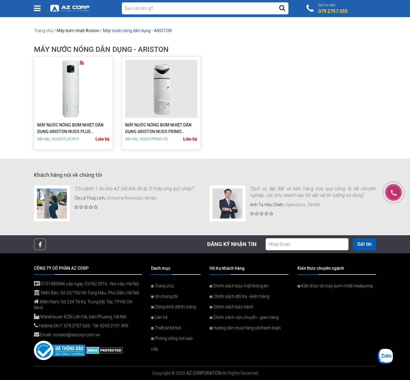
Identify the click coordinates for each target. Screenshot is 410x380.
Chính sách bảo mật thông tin (240, 286)
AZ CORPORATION (204, 373)
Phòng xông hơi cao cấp (172, 343)
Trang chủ (43, 30)
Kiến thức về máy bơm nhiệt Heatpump (336, 286)
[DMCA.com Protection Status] (104, 350)
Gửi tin (364, 244)
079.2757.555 (77, 325)
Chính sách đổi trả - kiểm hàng (241, 296)
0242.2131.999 (114, 325)
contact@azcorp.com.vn (76, 334)
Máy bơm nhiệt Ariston (78, 30)
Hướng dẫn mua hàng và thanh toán (246, 327)
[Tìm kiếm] (282, 8)
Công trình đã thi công (175, 306)
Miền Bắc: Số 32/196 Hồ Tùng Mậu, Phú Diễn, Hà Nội (89, 292)
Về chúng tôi (166, 296)
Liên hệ (102, 139)
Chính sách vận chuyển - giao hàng (245, 317)
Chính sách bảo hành (232, 306)
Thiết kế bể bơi (167, 327)
